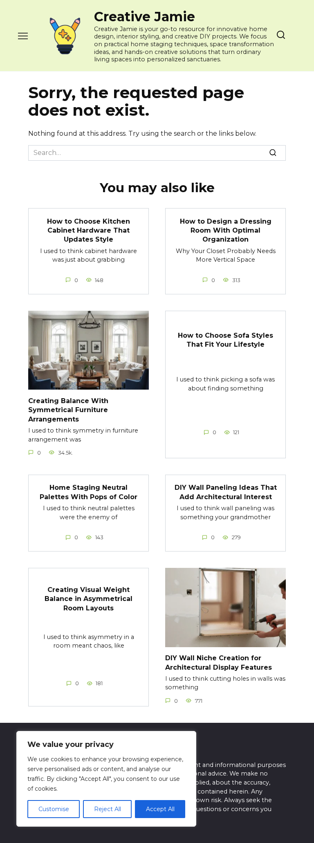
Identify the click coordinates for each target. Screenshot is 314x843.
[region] (106, 779)
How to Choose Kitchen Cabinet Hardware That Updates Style (88, 230)
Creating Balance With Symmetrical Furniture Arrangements (68, 410)
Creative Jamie (144, 17)
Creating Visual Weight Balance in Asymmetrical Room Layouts (88, 598)
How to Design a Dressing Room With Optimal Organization (225, 230)
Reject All (107, 809)
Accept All (160, 809)
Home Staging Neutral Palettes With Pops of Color (88, 492)
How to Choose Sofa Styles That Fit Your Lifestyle (225, 340)
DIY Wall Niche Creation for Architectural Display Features (218, 662)
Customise (53, 809)
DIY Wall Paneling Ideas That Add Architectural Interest (226, 492)
